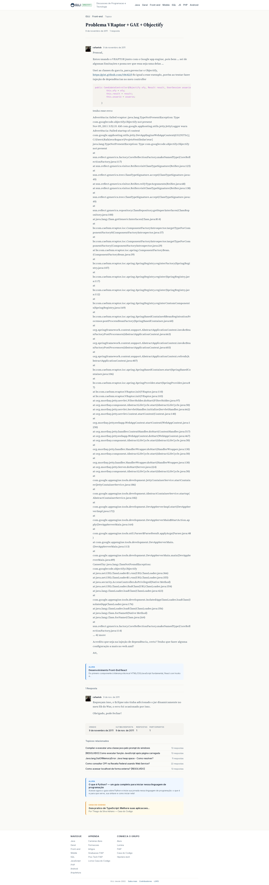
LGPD (156, 881)
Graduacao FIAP (96, 853)
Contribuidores (145, 881)
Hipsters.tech (123, 857)
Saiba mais (132, 881)
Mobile (166, 5)
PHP (185, 5)
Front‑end (155, 5)
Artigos (91, 849)
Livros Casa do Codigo (99, 861)
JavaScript (76, 861)
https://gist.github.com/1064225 (112, 74)
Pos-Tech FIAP (95, 857)
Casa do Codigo (125, 853)
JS (179, 5)
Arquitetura (76, 872)
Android (194, 5)
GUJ (87, 16)
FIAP (119, 849)
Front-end (97, 16)
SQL (174, 5)
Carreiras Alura (95, 841)
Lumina (120, 845)
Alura (119, 841)
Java (137, 5)
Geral (145, 5)
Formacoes (93, 845)
